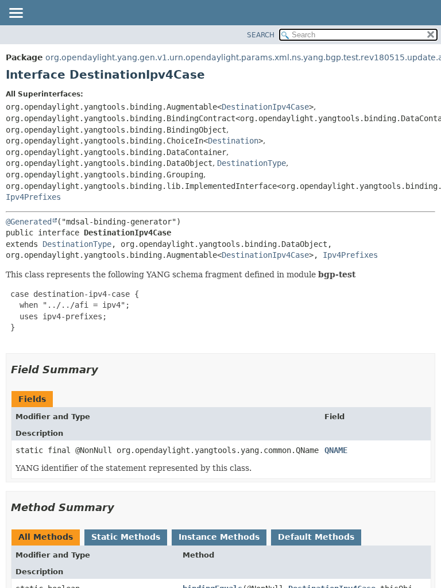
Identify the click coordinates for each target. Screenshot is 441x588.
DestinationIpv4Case (265, 106)
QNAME (335, 450)
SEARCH (260, 35)
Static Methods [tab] (125, 536)
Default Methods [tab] (316, 536)
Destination (233, 140)
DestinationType (251, 163)
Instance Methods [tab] (219, 536)
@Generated (29, 221)
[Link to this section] (106, 369)
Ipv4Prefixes (33, 197)
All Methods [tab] (45, 536)
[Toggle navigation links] (15, 14)
